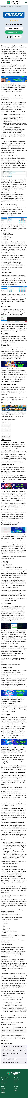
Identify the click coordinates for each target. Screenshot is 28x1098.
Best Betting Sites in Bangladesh (7, 6)
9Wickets (16, 1077)
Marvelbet (16, 1080)
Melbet (15, 1090)
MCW (2, 1080)
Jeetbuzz (16, 1084)
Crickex (15, 1088)
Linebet (3, 1086)
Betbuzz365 (4, 1082)
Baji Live (16, 1086)
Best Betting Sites (5, 1077)
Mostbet (3, 1088)
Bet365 (3, 1092)
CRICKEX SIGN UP (14, 28)
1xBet (2, 1090)
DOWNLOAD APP (13, 32)
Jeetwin (3, 1084)
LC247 (15, 1082)
